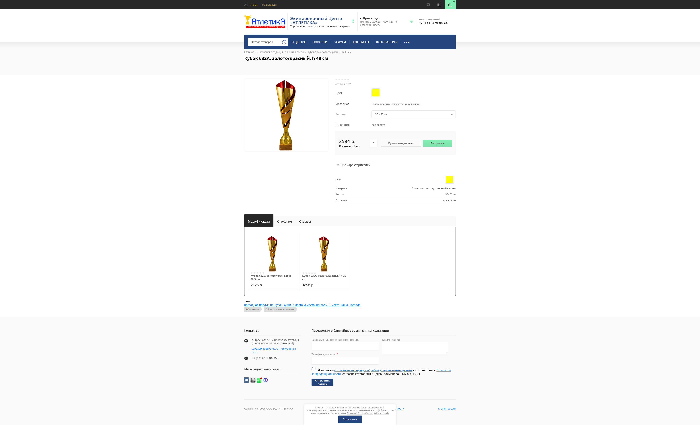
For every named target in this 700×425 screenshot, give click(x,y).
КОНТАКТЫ (361, 42)
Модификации (259, 221)
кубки (287, 305)
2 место (297, 305)
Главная (249, 52)
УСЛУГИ (340, 42)
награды (322, 305)
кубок (278, 305)
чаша (344, 305)
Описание (284, 222)
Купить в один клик (401, 143)
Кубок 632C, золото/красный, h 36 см (324, 277)
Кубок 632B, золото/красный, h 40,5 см (271, 277)
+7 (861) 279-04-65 (433, 23)
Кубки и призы (295, 52)
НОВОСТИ (320, 42)
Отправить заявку (322, 382)
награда (354, 305)
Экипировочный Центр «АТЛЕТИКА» (316, 20)
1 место (334, 305)
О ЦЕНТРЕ (298, 42)
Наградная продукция (270, 52)
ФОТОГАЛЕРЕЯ (386, 42)
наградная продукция (258, 305)
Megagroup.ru (447, 408)
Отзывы (305, 222)
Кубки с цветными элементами (279, 309)
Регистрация (269, 4)
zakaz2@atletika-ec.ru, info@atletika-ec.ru (274, 350)
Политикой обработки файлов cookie (368, 413)
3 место (309, 305)
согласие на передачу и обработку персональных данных (373, 370)
